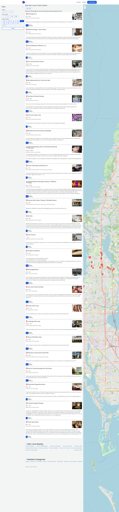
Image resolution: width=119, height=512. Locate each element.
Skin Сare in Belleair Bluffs (42, 446)
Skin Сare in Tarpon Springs (31, 450)
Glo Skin (30, 216)
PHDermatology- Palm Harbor (37, 29)
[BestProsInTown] (24, 2)
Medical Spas (60, 461)
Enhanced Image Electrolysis (36, 384)
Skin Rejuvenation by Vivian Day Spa (39, 80)
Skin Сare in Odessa (43, 448)
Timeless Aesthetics (34, 250)
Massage (27, 461)
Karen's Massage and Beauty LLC (38, 165)
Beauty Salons (73, 461)
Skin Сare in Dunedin (67, 446)
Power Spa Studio (33, 422)
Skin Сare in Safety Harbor (76, 448)
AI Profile (79, 2)
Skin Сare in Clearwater (55, 446)
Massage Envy (32, 13)
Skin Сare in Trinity (78, 450)
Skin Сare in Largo (78, 446)
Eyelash (44, 461)
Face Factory (32, 234)
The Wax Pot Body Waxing (36, 96)
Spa (35, 461)
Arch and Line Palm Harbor (36, 61)
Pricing (84, 2)
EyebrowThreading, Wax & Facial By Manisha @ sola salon (42, 147)
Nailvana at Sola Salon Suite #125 (38, 352)
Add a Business (92, 2)
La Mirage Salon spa (34, 321)
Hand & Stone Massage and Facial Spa (40, 368)
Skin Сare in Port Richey (65, 448)
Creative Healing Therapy (35, 403)
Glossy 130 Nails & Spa (35, 337)
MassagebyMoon (33, 269)
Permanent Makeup (51, 461)
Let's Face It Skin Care (34, 115)
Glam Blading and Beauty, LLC (37, 45)
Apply (13, 28)
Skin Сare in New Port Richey (32, 448)
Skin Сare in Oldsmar (53, 448)
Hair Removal (66, 461)
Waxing (32, 461)
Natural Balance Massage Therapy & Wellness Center (42, 182)
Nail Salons (39, 461)
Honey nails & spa (33, 305)
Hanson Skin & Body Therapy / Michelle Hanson (42, 200)
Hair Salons (80, 461)
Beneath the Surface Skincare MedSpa (39, 130)
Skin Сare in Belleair (30, 446)
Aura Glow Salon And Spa (35, 287)
